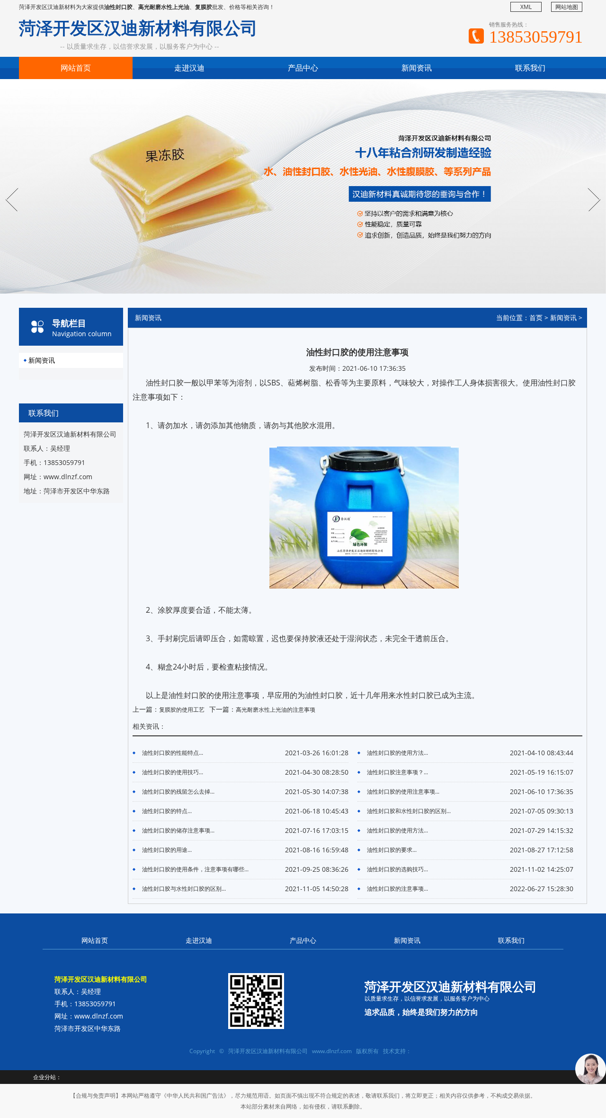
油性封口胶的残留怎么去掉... (178, 791)
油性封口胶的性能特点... (172, 753)
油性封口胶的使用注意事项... (403, 791)
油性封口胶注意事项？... (397, 772)
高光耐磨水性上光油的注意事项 (275, 710)
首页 (536, 317)
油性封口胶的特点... (167, 811)
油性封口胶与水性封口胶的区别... (184, 889)
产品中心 (303, 68)
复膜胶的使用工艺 (182, 710)
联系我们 (530, 68)
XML (526, 7)
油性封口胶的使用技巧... (172, 772)
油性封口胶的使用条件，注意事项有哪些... (195, 869)
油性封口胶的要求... (392, 850)
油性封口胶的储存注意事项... (178, 830)
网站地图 (566, 7)
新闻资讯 (416, 68)
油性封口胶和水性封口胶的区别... (409, 811)
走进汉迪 (189, 68)
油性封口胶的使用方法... (397, 753)
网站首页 (76, 68)
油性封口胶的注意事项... (397, 889)
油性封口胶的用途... (167, 850)
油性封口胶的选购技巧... (397, 869)
